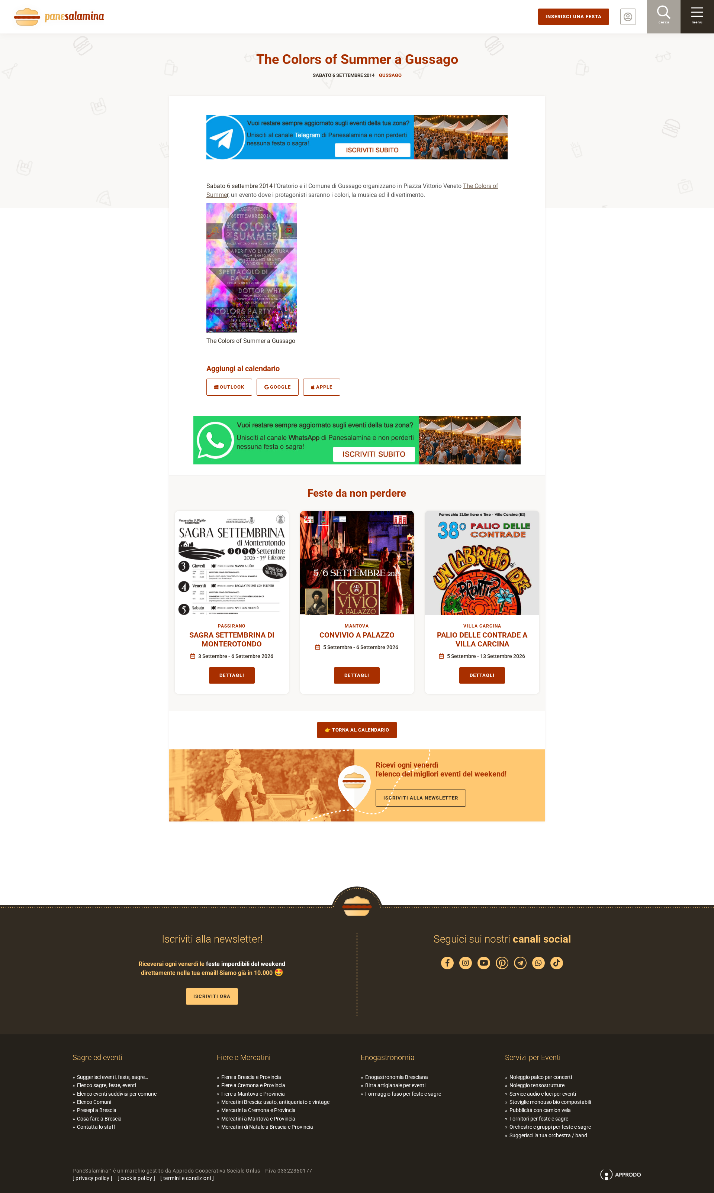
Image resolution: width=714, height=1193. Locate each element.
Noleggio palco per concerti (540, 1077)
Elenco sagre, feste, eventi (106, 1085)
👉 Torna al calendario (357, 730)
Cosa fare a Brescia (99, 1119)
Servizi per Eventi (533, 1057)
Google (280, 387)
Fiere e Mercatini (244, 1057)
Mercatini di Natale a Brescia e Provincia (267, 1127)
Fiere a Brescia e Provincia (251, 1077)
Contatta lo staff (96, 1127)
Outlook (232, 387)
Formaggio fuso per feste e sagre (403, 1094)
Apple (324, 387)
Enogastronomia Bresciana (396, 1077)
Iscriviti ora (212, 996)
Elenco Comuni (94, 1102)
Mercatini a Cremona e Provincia (258, 1110)
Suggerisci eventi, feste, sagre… (112, 1077)
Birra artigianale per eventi (395, 1085)
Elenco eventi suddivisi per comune (117, 1094)
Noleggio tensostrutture (537, 1085)
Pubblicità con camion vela (540, 1110)
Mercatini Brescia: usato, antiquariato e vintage (275, 1102)
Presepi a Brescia (96, 1110)
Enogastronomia (388, 1057)
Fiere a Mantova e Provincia (253, 1094)
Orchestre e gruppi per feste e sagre (550, 1127)
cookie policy (136, 1178)
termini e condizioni (187, 1178)
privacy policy (92, 1178)
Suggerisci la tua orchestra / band (548, 1135)
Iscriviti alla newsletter (420, 798)
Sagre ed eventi (97, 1057)
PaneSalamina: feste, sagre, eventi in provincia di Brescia (57, 17)
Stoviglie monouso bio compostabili (550, 1102)
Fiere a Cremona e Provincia (253, 1085)
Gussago (390, 75)
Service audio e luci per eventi (542, 1094)
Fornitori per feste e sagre (538, 1119)
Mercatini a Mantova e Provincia (258, 1119)
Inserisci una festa (574, 16)
